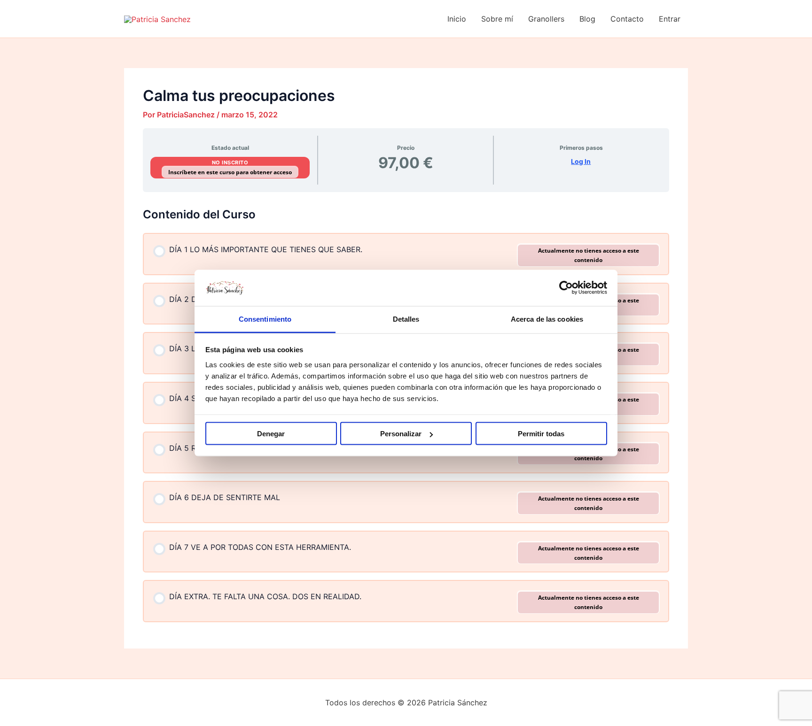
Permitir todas (541, 434)
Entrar (669, 18)
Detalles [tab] (406, 319)
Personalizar (401, 434)
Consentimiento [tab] (265, 319)
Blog (587, 18)
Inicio (456, 18)
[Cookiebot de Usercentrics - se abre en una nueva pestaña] (566, 288)
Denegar (271, 434)
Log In (581, 161)
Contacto (627, 18)
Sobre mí (497, 18)
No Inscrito (230, 162)
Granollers (546, 18)
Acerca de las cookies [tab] (547, 319)
